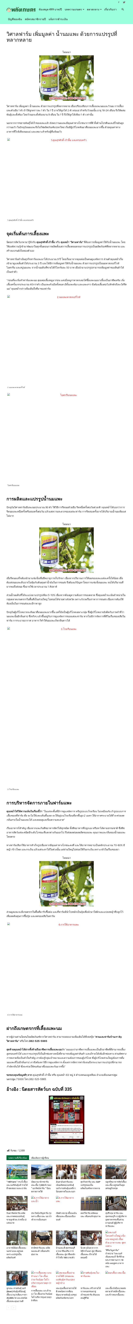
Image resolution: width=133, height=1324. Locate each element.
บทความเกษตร (73, 9)
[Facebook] (118, 2)
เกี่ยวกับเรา (110, 9)
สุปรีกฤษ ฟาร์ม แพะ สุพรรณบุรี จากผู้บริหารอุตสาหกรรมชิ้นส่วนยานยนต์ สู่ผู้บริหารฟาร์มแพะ (116, 1219)
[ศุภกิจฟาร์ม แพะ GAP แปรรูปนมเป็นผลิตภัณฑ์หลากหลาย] (91, 1172)
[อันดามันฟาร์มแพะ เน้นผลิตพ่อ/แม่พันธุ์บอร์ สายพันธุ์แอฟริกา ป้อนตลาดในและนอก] (66, 1172)
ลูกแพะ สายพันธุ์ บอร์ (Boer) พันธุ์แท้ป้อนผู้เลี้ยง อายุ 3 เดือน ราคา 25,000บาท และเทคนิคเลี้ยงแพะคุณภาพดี (16, 1294)
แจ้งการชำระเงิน (58, 19)
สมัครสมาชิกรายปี (35, 19)
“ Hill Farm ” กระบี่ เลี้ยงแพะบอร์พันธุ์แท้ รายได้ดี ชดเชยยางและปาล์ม (17, 1185)
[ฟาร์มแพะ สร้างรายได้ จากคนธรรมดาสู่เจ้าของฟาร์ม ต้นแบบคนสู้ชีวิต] (91, 1278)
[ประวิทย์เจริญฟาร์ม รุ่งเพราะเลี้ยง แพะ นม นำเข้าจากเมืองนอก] (41, 1203)
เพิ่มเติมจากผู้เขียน (40, 1158)
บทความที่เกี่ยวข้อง (17, 1158)
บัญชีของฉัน (15, 19)
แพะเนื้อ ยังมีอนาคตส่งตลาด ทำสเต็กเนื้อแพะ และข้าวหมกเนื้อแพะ (115, 1291)
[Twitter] (124, 2)
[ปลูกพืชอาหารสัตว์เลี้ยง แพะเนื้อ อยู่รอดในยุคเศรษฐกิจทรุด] (116, 1172)
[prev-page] (8, 1308)
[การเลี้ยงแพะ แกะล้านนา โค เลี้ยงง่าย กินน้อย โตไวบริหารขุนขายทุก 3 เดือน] (41, 1279)
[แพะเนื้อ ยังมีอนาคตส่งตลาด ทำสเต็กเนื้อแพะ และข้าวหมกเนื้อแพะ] (116, 1278)
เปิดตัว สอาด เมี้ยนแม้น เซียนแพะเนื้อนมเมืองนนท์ (66, 1216)
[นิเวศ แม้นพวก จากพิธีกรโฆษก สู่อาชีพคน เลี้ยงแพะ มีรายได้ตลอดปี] (91, 1238)
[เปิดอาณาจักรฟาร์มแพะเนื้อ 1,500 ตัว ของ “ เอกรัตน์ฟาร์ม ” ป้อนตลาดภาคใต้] (41, 1172)
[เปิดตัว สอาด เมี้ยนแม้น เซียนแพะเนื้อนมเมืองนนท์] (66, 1203)
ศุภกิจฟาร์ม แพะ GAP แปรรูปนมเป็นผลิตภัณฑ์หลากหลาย (90, 1185)
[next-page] (14, 1308)
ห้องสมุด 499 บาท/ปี (50, 9)
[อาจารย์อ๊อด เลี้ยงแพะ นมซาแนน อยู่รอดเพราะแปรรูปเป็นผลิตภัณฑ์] (17, 1238)
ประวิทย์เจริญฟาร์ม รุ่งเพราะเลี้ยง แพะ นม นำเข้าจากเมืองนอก (41, 1216)
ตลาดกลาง (93, 9)
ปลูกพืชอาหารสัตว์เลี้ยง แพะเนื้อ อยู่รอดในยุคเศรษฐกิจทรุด (115, 1185)
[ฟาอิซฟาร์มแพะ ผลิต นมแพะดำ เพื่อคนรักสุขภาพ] (41, 1238)
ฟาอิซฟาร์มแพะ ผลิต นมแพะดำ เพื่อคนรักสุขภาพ (40, 1251)
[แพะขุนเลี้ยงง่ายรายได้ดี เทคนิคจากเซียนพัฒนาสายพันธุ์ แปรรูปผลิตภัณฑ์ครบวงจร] (66, 1278)
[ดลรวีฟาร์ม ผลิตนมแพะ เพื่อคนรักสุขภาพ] (91, 1203)
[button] (123, 9)
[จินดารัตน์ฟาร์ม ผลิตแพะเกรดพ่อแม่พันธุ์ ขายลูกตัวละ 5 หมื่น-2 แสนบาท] (17, 1203)
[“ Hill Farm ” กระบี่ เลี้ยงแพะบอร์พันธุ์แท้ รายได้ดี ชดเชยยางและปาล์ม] (17, 1172)
